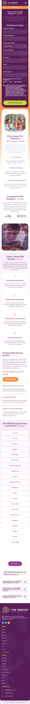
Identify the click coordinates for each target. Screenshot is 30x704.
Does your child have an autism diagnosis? (12, 79)
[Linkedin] (6, 623)
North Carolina (6, 672)
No (12, 81)
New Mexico (5, 669)
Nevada (4, 666)
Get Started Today (15, 103)
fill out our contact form (16, 283)
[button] (25, 3)
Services (4, 635)
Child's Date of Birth (9, 43)
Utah (3, 680)
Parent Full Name (8, 50)
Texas (3, 678)
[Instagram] (9, 623)
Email (5, 64)
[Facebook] (3, 623)
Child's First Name (8, 28)
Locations (4, 641)
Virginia (4, 683)
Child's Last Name (8, 35)
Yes (6, 81)
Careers (4, 643)
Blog (3, 646)
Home (3, 629)
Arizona (4, 658)
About (3, 632)
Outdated (19, 81)
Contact (4, 649)
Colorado (4, 661)
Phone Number (8, 71)
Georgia (4, 663)
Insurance (4, 638)
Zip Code (6, 57)
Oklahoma (4, 675)
